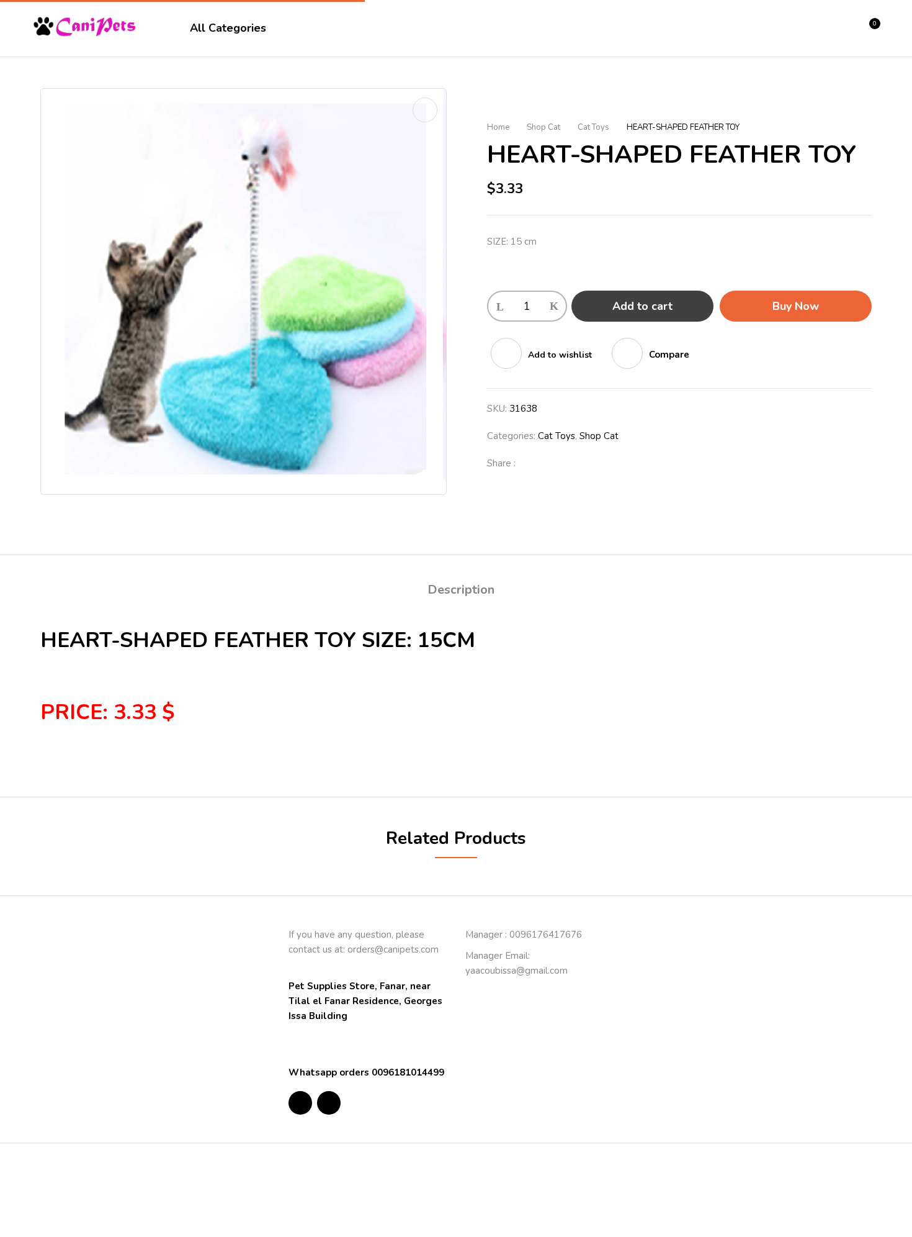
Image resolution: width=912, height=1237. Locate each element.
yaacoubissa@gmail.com (516, 970)
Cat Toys (593, 127)
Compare (669, 354)
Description (460, 589)
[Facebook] (531, 463)
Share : (501, 463)
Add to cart (642, 306)
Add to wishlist (560, 355)
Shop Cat (543, 127)
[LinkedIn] (571, 463)
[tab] (460, 591)
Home (498, 127)
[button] (870, 28)
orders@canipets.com (393, 949)
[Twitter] (551, 463)
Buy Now (795, 306)
